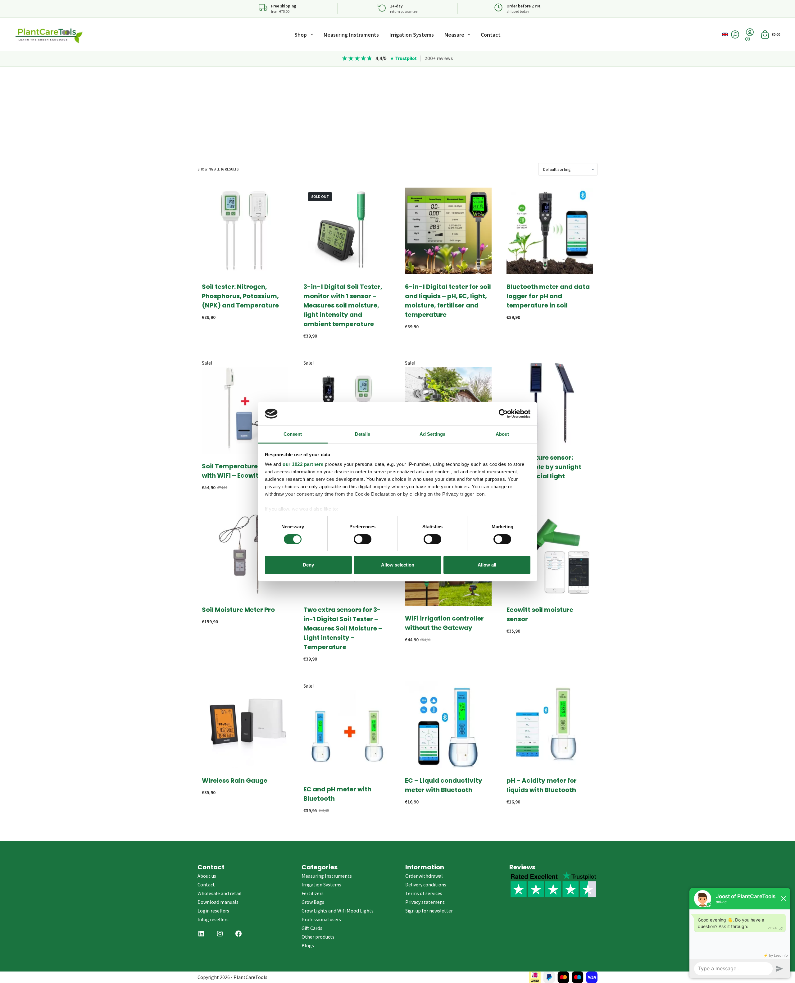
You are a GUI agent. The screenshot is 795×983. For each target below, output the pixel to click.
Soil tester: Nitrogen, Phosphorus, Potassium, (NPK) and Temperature (240, 296)
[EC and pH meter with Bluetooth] (346, 733)
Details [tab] (362, 434)
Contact (491, 34)
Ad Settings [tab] (432, 434)
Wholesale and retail (220, 893)
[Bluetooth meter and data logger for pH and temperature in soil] (550, 231)
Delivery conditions (425, 884)
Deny (308, 564)
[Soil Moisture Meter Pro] (245, 554)
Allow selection (397, 564)
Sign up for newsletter (429, 911)
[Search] (735, 34)
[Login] (749, 39)
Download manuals (218, 902)
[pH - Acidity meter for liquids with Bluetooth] (550, 724)
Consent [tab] (293, 434)
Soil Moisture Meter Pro (238, 609)
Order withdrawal (424, 876)
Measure (454, 34)
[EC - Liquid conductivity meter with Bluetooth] (448, 724)
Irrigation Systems (411, 34)
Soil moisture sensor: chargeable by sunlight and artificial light (544, 466)
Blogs (308, 945)
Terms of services (423, 893)
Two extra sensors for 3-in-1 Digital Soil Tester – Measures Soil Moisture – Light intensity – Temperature (342, 628)
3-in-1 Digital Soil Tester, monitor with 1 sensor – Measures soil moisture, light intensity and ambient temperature (342, 305)
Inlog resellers (213, 919)
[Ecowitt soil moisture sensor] (550, 554)
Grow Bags (313, 902)
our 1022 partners (303, 464)
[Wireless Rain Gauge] (245, 724)
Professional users (321, 919)
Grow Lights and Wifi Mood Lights (338, 911)
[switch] (362, 539)
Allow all (487, 564)
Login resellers (213, 911)
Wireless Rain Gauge (234, 780)
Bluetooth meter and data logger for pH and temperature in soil (548, 296)
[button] (725, 34)
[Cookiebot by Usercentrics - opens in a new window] (503, 413)
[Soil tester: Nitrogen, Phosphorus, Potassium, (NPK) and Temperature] (245, 231)
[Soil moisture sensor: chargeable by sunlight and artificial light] (550, 401)
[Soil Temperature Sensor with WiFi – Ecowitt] (245, 410)
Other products (318, 937)
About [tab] (502, 434)
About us (207, 876)
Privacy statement (425, 902)
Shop (300, 34)
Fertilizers (313, 893)
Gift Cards (312, 928)
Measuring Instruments (351, 34)
